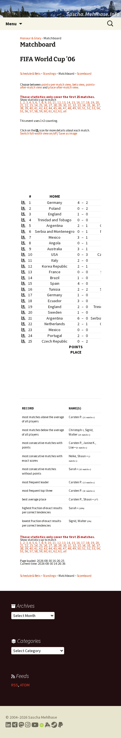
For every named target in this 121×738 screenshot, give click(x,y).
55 (21, 111)
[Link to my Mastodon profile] (21, 725)
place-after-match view (63, 87)
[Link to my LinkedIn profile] (8, 725)
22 (26, 105)
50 (79, 108)
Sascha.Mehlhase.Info (93, 13)
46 (60, 108)
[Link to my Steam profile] (54, 725)
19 (92, 102)
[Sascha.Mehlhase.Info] (60, 8)
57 (31, 111)
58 (36, 111)
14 (68, 102)
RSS (14, 684)
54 (98, 108)
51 (84, 108)
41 (36, 108)
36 (93, 105)
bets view (78, 84)
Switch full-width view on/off (38, 133)
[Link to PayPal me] (60, 725)
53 (93, 108)
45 (55, 108)
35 (88, 105)
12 (59, 102)
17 (83, 102)
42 (40, 108)
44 (50, 108)
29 (60, 105)
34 (84, 105)
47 (64, 108)
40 (31, 108)
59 (40, 111)
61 (50, 111)
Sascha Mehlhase (42, 717)
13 (64, 102)
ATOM (25, 684)
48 (69, 108)
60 (45, 111)
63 (60, 111)
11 (54, 102)
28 (55, 105)
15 (73, 102)
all (64, 111)
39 (26, 108)
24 (36, 105)
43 (45, 108)
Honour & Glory (30, 38)
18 (87, 102)
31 (69, 105)
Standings (49, 74)
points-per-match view (56, 84)
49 (74, 108)
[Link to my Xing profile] (14, 725)
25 (40, 105)
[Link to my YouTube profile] (35, 725)
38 (21, 108)
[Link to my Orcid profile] (42, 725)
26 (45, 105)
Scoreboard (84, 74)
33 (79, 105)
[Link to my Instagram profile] (27, 725)
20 (97, 102)
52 (88, 108)
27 (50, 105)
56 (26, 111)
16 (78, 102)
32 (74, 105)
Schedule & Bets (30, 74)
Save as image (68, 133)
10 (49, 102)
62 (55, 111)
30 (64, 105)
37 (98, 105)
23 (31, 105)
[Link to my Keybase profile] (47, 725)
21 (21, 105)
